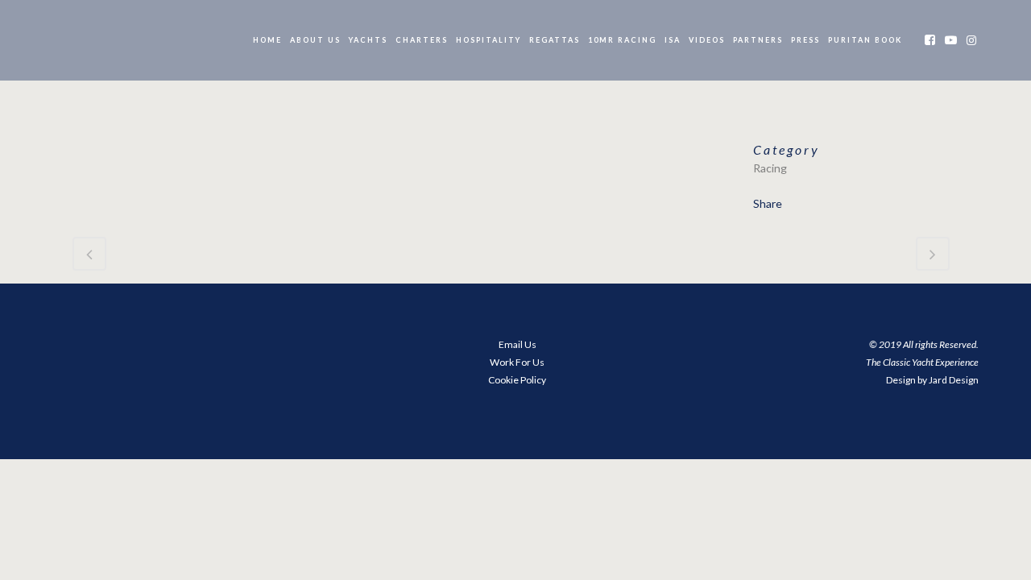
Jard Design (954, 380)
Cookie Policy (517, 380)
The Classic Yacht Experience (922, 362)
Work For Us (517, 362)
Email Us (517, 344)
